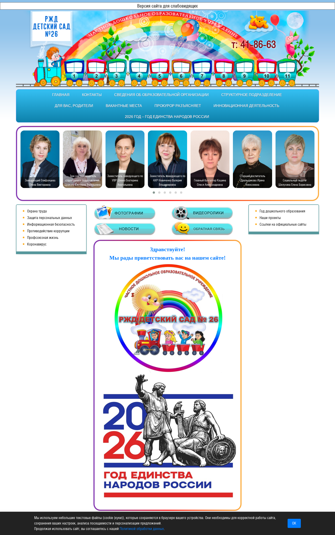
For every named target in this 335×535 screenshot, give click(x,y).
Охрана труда (37, 211)
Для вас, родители (74, 106)
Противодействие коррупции (48, 231)
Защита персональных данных (49, 218)
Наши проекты (270, 218)
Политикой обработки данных (142, 529)
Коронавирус (36, 244)
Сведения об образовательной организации (161, 95)
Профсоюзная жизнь (42, 237)
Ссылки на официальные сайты (283, 224)
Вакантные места (124, 106)
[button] (154, 192)
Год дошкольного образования (282, 211)
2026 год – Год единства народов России (167, 117)
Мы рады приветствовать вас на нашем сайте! (167, 258)
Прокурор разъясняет (178, 106)
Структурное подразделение (251, 95)
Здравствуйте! (167, 249)
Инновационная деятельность (246, 106)
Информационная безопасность (51, 224)
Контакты (92, 95)
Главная (61, 95)
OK (294, 523)
